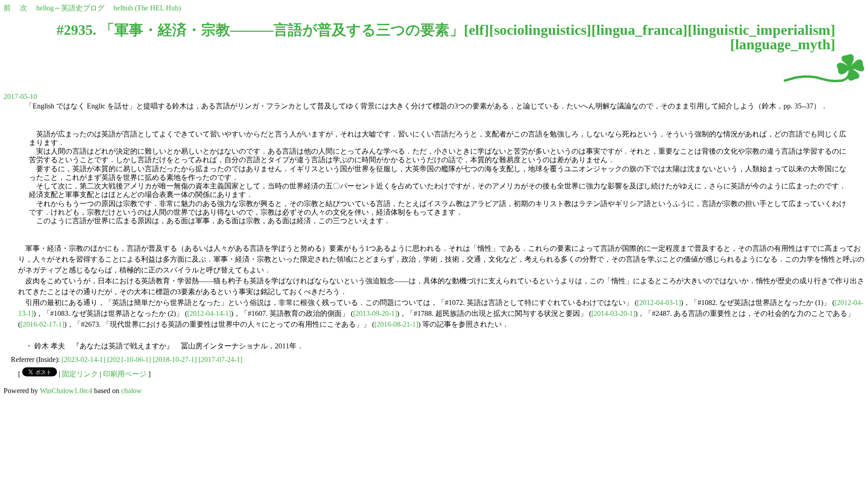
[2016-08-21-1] (396, 324)
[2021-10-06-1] (129, 359)
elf (476, 30)
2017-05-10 (20, 96)
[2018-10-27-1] (175, 359)
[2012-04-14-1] (209, 313)
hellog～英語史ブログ (70, 8)
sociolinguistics (540, 30)
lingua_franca (639, 30)
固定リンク (80, 374)
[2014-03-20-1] (613, 313)
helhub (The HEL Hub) (147, 8)
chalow (131, 390)
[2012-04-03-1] (659, 302)
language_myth (782, 44)
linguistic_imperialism (761, 30)
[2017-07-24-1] (220, 359)
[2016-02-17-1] (42, 324)
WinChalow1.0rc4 (66, 390)
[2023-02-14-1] (83, 359)
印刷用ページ (124, 374)
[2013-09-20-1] (375, 313)
